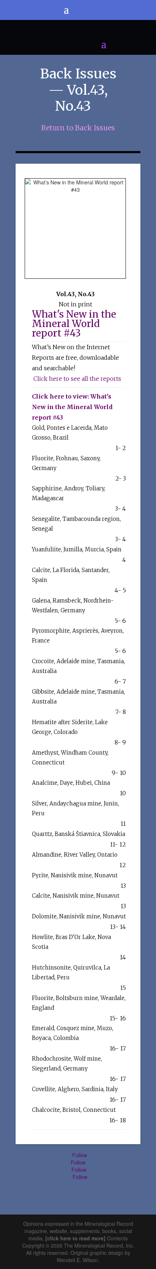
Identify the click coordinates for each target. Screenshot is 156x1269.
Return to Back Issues (78, 127)
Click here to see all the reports (77, 378)
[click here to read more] (76, 1238)
